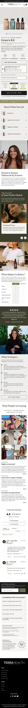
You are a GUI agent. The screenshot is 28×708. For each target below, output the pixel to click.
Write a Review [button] (14, 520)
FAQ (2, 688)
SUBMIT (22, 590)
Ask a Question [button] (14, 524)
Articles (3, 686)
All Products (4, 674)
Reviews (3, 690)
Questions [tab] (14, 528)
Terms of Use (21, 706)
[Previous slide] (2, 21)
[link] (14, 397)
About (2, 684)
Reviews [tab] (5, 528)
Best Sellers (4, 676)
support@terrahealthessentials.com (10, 635)
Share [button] (10, 556)
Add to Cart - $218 (14, 93)
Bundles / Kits (4, 678)
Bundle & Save (4, 670)
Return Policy (14, 706)
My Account (4, 672)
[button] (14, 113)
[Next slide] (26, 21)
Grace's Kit (9, 553)
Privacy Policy (6, 706)
